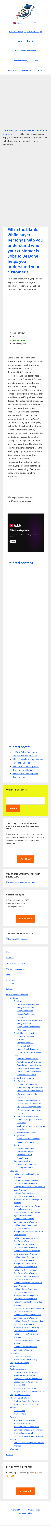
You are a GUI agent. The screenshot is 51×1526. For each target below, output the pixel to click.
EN (10, 31)
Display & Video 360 (25, 1042)
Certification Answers (25, 11)
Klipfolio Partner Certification (26, 1404)
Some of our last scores (16, 963)
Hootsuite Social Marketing (25, 1359)
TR (37, 31)
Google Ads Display (25, 1007)
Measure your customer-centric (30, 1103)
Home (5, 130)
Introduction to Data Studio (25, 1388)
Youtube (17, 1055)
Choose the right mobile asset (30, 1087)
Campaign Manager (25, 1036)
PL (31, 31)
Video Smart (22, 1158)
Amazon (13, 1417)
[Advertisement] (25, 103)
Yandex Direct (19, 1410)
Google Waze (19, 1135)
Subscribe (10, 989)
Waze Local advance (25, 1142)
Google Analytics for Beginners (27, 1372)
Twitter (13, 1439)
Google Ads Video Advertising (29, 1020)
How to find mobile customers (30, 1090)
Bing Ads (13, 1366)
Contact (9, 1454)
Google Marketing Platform (26, 1033)
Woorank (14, 1449)
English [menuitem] (19, 23)
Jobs (12, 983)
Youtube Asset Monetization (29, 1065)
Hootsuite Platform (22, 1356)
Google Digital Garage (19, 1362)
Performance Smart (25, 1151)
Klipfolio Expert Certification (26, 1401)
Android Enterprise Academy (26, 1116)
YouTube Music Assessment (28, 1068)
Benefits (10, 957)
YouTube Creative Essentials (29, 1071)
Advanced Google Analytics (25, 1375)
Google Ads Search (25, 1010)
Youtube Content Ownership (29, 1062)
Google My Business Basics (25, 1132)
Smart (16, 1145)
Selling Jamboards (25, 1167)
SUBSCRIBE (25, 918)
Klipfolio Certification (19, 1398)
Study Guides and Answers (17, 994)
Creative (21, 1039)
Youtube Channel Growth (27, 1058)
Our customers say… (15, 969)
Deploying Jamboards (26, 1164)
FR (13, 31)
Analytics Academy (18, 1369)
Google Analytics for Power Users (28, 1378)
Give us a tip (25, 1491)
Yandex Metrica (20, 1414)
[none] (20, 23)
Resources (10, 980)
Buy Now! (25, 859)
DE (19, 31)
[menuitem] (20, 23)
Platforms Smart (24, 1154)
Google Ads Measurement (28, 1004)
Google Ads (18, 1001)
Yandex (13, 1407)
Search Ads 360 (23, 1046)
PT (25, 31)
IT (22, 31)
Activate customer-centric (28, 1084)
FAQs (8, 974)
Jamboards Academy (22, 1161)
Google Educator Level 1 (20, 1394)
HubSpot (14, 1170)
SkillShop (14, 998)
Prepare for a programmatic (29, 1106)
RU (28, 31)
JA (41, 31)
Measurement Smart (26, 1148)
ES (16, 31)
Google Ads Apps (24, 1023)
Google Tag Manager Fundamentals (29, 1391)
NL (34, 31)
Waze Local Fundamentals (28, 1138)
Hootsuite (14, 1353)
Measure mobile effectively (28, 1100)
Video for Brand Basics (26, 1074)
